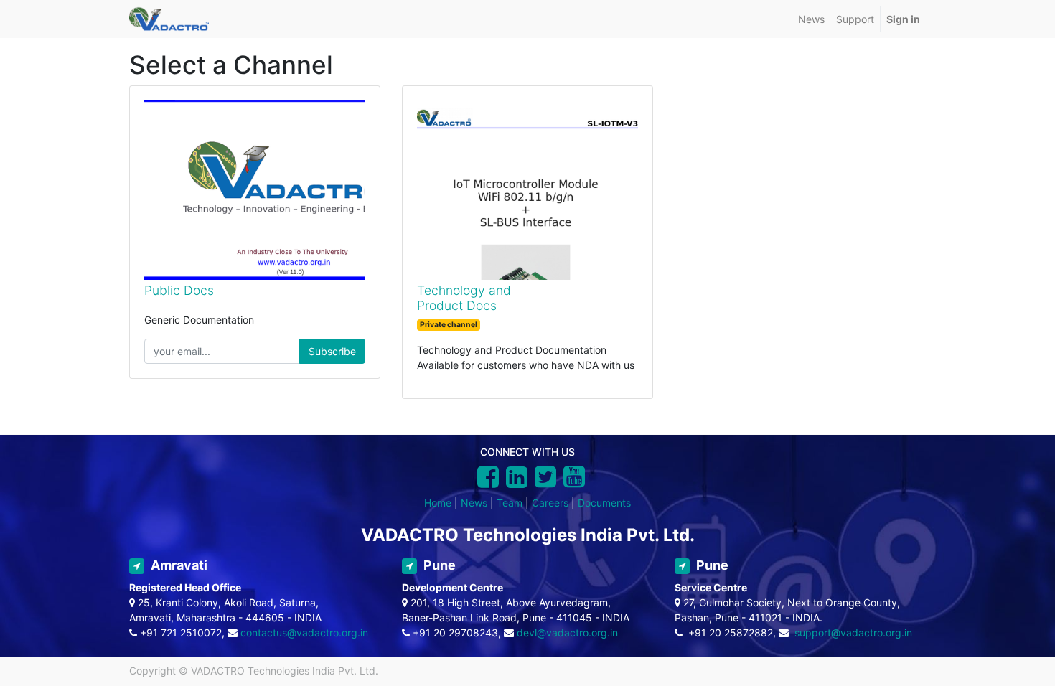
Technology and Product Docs (464, 298)
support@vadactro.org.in (853, 632)
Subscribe (332, 351)
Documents (604, 503)
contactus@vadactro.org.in (304, 632)
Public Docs (179, 290)
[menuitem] (811, 19)
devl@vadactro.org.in (567, 632)
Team (509, 503)
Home (437, 503)
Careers (550, 503)
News (474, 503)
